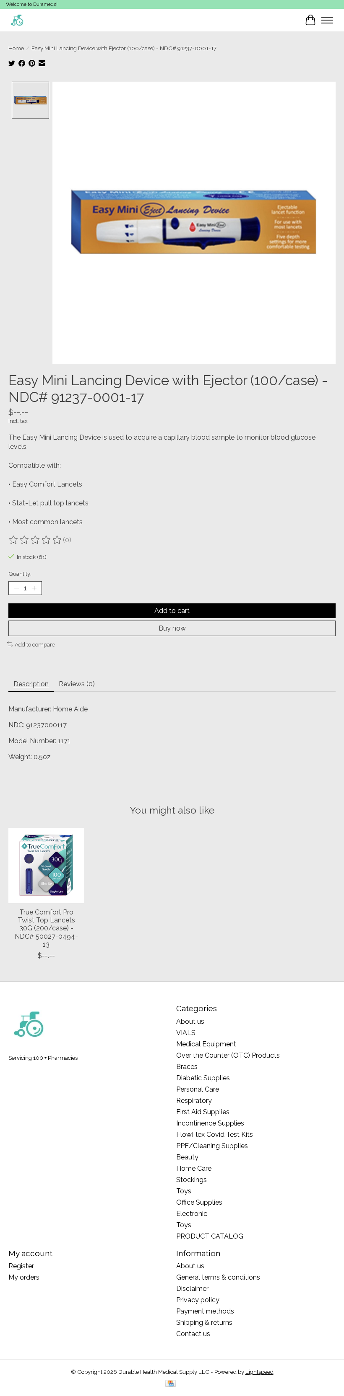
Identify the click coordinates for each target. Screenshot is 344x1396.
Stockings (191, 1180)
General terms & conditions (218, 1277)
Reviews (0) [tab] (77, 684)
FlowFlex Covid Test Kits (214, 1134)
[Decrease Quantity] (16, 587)
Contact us (193, 1334)
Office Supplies (199, 1202)
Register (21, 1266)
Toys (183, 1191)
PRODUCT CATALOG (209, 1236)
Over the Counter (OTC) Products (228, 1055)
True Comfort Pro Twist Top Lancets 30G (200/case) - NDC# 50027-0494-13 (46, 928)
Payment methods (205, 1311)
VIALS (185, 1033)
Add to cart (172, 611)
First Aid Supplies (202, 1112)
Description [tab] (31, 684)
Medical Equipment (206, 1044)
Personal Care (197, 1089)
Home (16, 48)
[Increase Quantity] (34, 587)
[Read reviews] (35, 540)
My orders (23, 1277)
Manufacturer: (30, 709)
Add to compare (35, 644)
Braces (187, 1067)
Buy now (172, 628)
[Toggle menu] (327, 20)
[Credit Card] (170, 1384)
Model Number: (33, 741)
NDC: (17, 725)
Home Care (193, 1168)
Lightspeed (259, 1371)
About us (190, 1021)
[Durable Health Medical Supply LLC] (17, 19)
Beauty (187, 1157)
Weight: (21, 757)
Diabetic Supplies (203, 1078)
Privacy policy (197, 1300)
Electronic (191, 1214)
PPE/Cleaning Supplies (212, 1146)
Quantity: (19, 573)
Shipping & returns (204, 1322)
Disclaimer (192, 1289)
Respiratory (194, 1101)
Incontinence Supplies (210, 1123)
